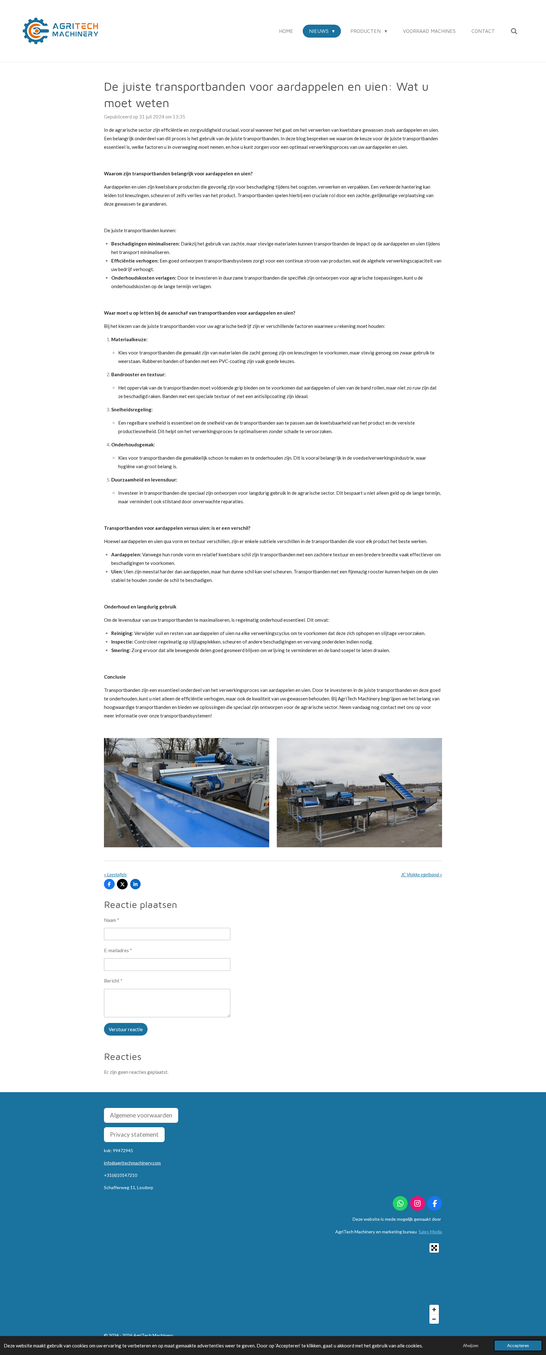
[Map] (273, 1283)
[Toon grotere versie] (359, 792)
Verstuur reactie (126, 1029)
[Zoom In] (434, 1309)
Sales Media (430, 1231)
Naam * (111, 920)
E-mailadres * (118, 950)
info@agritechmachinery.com (132, 1162)
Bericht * (113, 980)
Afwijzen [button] (470, 1345)
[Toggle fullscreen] (434, 1248)
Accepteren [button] (518, 1345)
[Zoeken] (514, 31)
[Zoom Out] (434, 1319)
